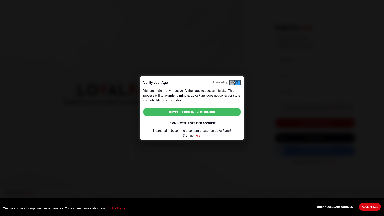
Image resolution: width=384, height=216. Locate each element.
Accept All (370, 206)
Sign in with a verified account (193, 123)
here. (197, 135)
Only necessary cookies (335, 206)
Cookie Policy (116, 208)
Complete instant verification (192, 112)
